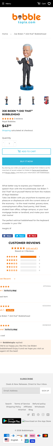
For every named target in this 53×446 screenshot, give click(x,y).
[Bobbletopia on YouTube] (47, 415)
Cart (43, 3)
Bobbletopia (27, 430)
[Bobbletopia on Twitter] (28, 415)
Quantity (6, 138)
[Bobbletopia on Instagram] (43, 415)
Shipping (6, 130)
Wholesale (40, 407)
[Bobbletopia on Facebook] (33, 415)
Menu (8, 3)
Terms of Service (22, 404)
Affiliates (28, 407)
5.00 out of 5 (32, 248)
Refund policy (39, 404)
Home (5, 34)
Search (8, 404)
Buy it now (26, 161)
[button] (8, 118)
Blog (31, 410)
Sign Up (45, 391)
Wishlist (22, 410)
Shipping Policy (13, 407)
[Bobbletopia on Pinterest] (38, 415)
